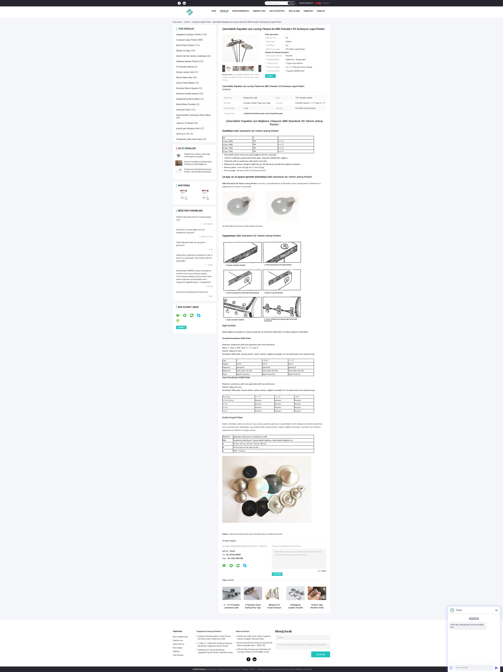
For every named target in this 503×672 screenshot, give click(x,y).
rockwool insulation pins (238, 534)
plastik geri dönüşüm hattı (188, 128)
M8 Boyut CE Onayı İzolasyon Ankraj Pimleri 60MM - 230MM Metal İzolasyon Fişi (274, 606)
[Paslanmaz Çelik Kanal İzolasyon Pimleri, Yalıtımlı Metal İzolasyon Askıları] (178, 170)
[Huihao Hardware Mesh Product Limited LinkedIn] (184, 3)
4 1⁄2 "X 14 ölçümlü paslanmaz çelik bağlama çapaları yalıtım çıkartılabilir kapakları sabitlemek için (231, 606)
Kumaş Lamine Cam (185, 72)
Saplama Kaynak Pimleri (187, 61)
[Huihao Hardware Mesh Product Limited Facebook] (179, 3)
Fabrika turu (259, 11)
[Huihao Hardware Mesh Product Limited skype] (200, 315)
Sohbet (270, 76)
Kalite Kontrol (277, 11)
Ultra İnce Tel (182, 134)
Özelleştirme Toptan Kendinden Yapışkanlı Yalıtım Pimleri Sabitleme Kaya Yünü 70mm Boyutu (215, 651)
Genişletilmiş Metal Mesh (187, 99)
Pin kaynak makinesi (185, 67)
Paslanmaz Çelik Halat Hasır (189, 139)
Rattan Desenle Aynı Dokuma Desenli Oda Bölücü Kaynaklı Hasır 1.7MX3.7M (254, 644)
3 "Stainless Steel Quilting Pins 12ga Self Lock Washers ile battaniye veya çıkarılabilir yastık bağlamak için (253, 606)
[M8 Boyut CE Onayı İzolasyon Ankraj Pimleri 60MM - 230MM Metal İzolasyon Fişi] (274, 593)
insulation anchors (275, 534)
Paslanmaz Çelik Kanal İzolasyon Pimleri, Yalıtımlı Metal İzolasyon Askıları (198, 171)
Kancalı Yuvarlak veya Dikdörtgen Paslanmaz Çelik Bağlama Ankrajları (198, 164)
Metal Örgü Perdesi (185, 45)
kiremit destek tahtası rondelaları (191, 56)
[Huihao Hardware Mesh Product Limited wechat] (193, 315)
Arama (291, 3)
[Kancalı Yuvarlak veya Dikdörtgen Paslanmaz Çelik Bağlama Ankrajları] (178, 163)
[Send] (496, 668)
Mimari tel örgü (183, 50)
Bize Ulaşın (294, 11)
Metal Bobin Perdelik (185, 104)
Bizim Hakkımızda (240, 11)
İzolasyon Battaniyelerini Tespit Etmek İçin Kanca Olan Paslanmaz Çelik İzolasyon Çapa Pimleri (214, 638)
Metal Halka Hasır (184, 77)
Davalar (321, 11)
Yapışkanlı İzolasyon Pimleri (188, 34)
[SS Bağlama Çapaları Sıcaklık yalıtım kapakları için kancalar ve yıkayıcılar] (295, 593)
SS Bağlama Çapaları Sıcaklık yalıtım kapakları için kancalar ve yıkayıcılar (295, 606)
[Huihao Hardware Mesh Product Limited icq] (179, 320)
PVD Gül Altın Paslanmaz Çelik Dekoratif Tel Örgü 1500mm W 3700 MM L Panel (254, 650)
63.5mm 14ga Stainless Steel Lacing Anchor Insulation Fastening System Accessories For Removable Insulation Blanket (317, 606)
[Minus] (496, 610)
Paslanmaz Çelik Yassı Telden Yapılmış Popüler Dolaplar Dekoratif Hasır (253, 637)
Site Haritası (178, 655)
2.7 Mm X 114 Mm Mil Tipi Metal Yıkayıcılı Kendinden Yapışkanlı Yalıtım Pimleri (215, 644)
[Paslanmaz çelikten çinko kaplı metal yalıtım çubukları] (178, 155)
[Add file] (451, 668)
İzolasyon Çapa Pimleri (201, 22)
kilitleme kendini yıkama (187, 93)
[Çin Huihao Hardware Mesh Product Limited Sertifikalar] (184, 195)
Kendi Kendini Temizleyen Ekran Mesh (193, 115)
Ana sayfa (177, 22)
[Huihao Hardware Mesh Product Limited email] (179, 315)
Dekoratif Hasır (183, 109)
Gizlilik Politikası (199, 669)
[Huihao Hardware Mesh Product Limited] (188, 12)
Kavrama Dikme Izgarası (187, 88)
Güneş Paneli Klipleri (185, 83)
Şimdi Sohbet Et (306, 3)
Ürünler (224, 11)
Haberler (308, 11)
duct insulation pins (258, 534)
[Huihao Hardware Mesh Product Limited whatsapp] (186, 315)
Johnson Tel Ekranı (184, 123)
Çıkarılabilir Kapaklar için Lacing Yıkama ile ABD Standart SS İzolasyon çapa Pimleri (240, 77)
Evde (214, 11)
